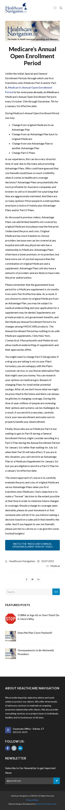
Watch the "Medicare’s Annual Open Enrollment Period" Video (32, 545)
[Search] (61, 7)
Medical (55, 565)
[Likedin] (20, 748)
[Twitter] (14, 748)
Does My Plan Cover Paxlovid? (35, 632)
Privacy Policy (32, 800)
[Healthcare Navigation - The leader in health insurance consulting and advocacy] (16, 8)
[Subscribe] (56, 781)
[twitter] (32, 579)
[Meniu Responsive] (55, 8)
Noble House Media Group (46, 804)
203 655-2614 (20, 732)
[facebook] (26, 579)
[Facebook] (7, 748)
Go (56, 591)
